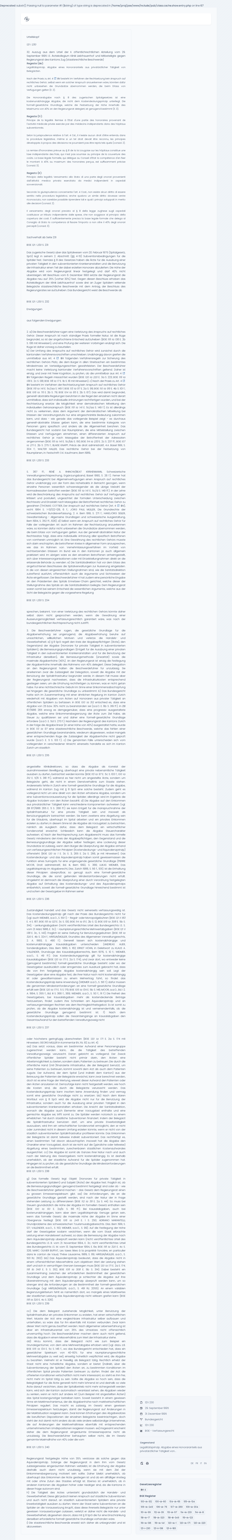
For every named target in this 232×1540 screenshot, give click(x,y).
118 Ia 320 (110, 1247)
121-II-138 (158, 1528)
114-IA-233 (186, 1512)
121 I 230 (31, 44)
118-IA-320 (158, 1517)
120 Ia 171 (60, 959)
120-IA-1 (172, 1523)
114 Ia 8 (80, 921)
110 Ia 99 (105, 388)
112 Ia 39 (87, 1201)
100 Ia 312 (87, 702)
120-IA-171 (185, 1523)
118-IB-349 (173, 1517)
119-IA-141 (160, 1523)
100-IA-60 (160, 1501)
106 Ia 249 (71, 1220)
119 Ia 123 (50, 921)
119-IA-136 (146, 1523)
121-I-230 (145, 1528)
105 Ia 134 (81, 989)
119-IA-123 (188, 1517)
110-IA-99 (146, 1512)
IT (201, 1463)
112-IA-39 (159, 1512)
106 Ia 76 (38, 392)
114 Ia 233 (92, 441)
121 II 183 (120, 918)
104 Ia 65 (70, 392)
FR (197, 1463)
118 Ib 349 (34, 1269)
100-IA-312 (146, 1501)
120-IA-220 (199, 1523)
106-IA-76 (161, 1506)
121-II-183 (171, 1528)
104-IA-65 (175, 1501)
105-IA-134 (189, 1501)
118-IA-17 (145, 1517)
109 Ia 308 (109, 921)
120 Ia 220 (91, 377)
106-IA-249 (147, 1506)
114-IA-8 (199, 1512)
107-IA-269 (177, 1506)
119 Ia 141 (38, 388)
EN (205, 1463)
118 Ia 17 (54, 381)
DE (192, 1463)
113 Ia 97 (75, 388)
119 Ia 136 (113, 339)
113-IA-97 (172, 1512)
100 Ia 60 (42, 1209)
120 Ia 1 (53, 853)
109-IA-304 (192, 1506)
